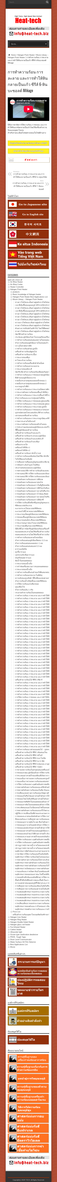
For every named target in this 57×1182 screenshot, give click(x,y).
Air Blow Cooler (16, 284)
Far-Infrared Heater (17, 927)
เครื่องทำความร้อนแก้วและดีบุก (27, 442)
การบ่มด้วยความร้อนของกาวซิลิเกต (29, 479)
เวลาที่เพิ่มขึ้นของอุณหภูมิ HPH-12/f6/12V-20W (33, 305)
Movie (12, 947)
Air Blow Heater (16, 282)
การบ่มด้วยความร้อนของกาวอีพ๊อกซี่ (29, 500)
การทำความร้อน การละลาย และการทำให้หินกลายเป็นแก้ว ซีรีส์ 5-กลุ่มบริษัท (30, 174)
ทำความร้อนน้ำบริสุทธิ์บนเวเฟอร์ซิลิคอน (31, 581)
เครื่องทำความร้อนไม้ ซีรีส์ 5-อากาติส (29, 761)
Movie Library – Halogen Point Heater (28, 299)
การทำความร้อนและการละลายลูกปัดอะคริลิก (33, 418)
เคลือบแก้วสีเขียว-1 (22, 447)
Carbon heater (15, 930)
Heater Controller (17, 287)
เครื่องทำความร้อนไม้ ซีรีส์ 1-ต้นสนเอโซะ (31, 752)
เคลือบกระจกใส (21, 445)
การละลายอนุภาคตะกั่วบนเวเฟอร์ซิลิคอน (31, 523)
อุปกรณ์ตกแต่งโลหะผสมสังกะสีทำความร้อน (32, 413)
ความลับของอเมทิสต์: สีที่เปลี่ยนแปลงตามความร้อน (35, 578)
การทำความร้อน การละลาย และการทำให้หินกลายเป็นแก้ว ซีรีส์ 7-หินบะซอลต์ (28, 185)
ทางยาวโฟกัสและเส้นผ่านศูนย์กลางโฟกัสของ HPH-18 (36, 308)
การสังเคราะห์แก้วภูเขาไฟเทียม (27, 465)
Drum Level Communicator (21, 939)
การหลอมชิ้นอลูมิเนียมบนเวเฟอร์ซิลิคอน (31, 517)
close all (18, 280)
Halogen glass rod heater (20, 925)
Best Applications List (19, 944)
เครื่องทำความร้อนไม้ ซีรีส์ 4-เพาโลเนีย (30, 758)
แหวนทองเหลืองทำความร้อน (26, 415)
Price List (16, 912)
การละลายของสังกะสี (23, 369)
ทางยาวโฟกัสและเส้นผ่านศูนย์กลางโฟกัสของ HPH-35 (36, 314)
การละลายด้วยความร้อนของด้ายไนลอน (30, 424)
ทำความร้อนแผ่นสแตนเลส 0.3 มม (28, 546)
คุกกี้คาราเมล (20, 552)
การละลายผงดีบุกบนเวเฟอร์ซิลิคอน (28, 526)
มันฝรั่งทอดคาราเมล (23, 558)
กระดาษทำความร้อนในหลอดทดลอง (29, 593)
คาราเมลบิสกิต (21, 549)
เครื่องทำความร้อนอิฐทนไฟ (26, 352)
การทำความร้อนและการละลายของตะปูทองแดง (33, 404)
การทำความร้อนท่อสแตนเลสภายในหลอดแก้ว (33, 340)
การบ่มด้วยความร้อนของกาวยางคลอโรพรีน (32, 497)
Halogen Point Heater (25, 55)
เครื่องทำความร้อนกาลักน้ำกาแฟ (28, 453)
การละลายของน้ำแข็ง (23, 564)
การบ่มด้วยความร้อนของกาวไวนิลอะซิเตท (31, 494)
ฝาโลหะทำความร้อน (23, 360)
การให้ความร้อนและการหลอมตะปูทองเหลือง (32, 401)
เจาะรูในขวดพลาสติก (23, 346)
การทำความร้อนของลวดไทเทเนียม (29, 537)
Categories (13, 275)
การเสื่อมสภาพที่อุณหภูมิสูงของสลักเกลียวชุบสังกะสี (35, 462)
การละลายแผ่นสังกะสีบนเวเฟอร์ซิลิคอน (30, 520)
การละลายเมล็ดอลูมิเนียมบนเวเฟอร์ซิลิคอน (32, 514)
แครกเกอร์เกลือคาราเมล (24, 555)
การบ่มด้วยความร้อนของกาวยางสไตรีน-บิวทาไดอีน (35, 491)
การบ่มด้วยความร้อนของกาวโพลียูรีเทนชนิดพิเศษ (34, 485)
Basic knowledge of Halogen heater (27, 294)
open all (11, 280)
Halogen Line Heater (18, 917)
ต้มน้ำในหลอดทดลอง (23, 561)
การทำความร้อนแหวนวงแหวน (27, 366)
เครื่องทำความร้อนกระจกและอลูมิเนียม (30, 436)
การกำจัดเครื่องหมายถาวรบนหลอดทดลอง (31, 566)
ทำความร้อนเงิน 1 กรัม (24, 590)
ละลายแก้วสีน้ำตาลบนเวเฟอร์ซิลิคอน (29, 511)
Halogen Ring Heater (18, 920)
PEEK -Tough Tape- (18, 937)
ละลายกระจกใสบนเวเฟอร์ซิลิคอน (28, 508)
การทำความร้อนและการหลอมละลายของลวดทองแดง (36, 410)
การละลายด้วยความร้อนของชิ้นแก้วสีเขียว (31, 392)
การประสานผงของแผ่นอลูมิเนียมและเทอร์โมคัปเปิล (35, 427)
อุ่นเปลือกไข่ (20, 587)
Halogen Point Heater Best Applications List (30, 297)
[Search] (47, 2)
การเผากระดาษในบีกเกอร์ (25, 421)
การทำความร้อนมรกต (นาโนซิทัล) (28, 575)
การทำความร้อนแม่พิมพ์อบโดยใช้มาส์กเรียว (32, 456)
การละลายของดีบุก (22, 357)
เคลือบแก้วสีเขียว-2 (22, 450)
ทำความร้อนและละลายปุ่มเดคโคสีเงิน (30, 398)
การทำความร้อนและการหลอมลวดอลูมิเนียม (32, 375)
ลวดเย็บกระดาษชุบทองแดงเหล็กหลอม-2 (30, 384)
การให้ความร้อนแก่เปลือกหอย (27, 584)
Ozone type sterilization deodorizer (24, 934)
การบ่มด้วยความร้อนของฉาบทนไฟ (29, 482)
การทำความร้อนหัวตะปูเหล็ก (26, 349)
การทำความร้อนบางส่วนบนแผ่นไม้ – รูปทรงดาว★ (34, 749)
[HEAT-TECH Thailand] (28, 22)
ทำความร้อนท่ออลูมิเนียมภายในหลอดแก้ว (31, 343)
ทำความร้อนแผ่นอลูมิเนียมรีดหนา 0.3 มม (31, 540)
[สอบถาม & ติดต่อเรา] (28, 36)
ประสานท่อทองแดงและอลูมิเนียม (28, 468)
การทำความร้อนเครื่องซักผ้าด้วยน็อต (29, 363)
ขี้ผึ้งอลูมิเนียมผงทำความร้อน (26, 430)
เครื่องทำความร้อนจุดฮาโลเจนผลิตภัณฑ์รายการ (31, 915)
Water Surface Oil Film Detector (23, 942)
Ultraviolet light (16, 932)
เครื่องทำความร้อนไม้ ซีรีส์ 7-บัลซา (28, 767)
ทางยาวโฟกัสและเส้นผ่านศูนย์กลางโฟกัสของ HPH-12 (36, 302)
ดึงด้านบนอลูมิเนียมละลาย (25, 378)
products (16, 292)
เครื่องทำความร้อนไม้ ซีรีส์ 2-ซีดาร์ (28, 680)
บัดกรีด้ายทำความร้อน (24, 334)
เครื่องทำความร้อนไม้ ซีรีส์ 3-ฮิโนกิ (28, 755)
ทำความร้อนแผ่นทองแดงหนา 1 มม (29, 543)
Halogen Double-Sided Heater (22, 922)
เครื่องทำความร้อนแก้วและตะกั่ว (27, 433)
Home (13, 55)
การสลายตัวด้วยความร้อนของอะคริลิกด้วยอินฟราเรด (36, 787)
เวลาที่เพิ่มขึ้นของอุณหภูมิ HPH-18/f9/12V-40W (33, 311)
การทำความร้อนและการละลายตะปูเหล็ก (31, 407)
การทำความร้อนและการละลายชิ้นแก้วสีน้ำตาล (33, 395)
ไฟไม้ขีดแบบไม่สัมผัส (23, 459)
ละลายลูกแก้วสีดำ (22, 386)
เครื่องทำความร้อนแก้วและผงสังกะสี (29, 439)
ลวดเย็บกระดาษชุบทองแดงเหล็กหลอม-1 (30, 381)
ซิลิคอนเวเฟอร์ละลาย (23, 505)
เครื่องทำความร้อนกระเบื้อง (26, 354)
